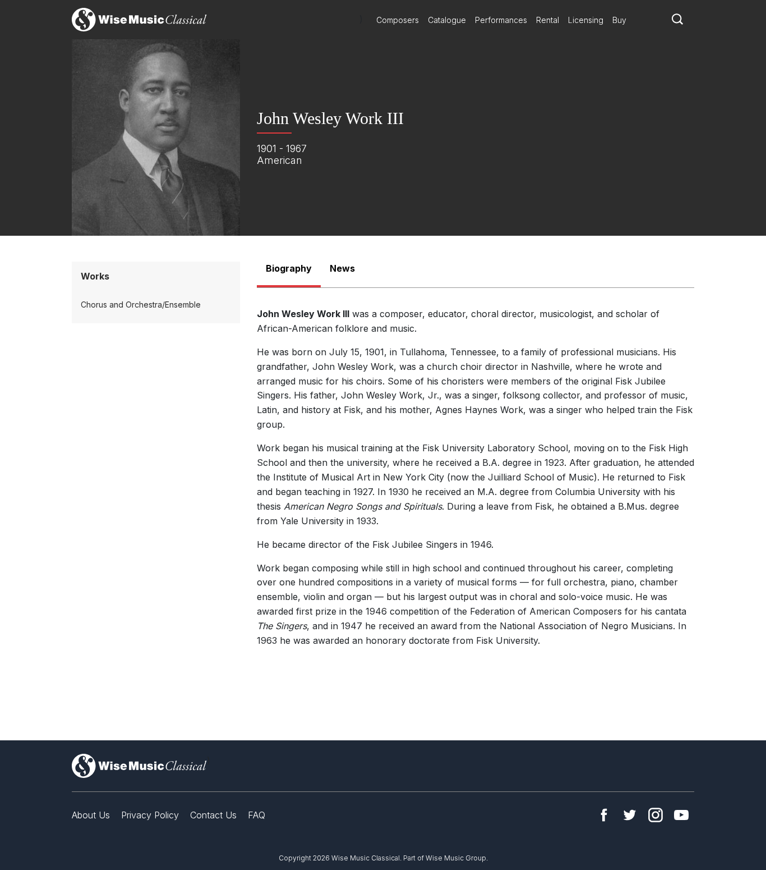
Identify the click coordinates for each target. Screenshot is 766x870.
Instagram (655, 815)
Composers (397, 20)
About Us (91, 815)
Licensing (585, 20)
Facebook (604, 815)
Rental (547, 20)
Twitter (629, 815)
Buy (619, 20)
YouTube (681, 815)
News (342, 268)
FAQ (256, 815)
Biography (289, 268)
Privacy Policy (150, 815)
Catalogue (447, 20)
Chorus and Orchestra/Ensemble (141, 304)
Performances (501, 20)
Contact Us (213, 815)
